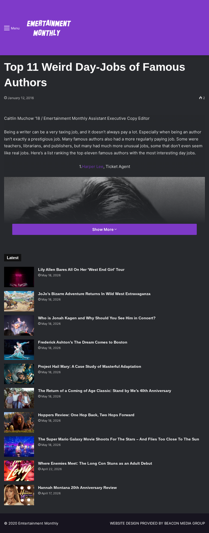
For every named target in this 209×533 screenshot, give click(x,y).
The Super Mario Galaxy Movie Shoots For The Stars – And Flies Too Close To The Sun (118, 439)
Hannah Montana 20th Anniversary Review (77, 487)
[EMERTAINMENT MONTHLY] (47, 27)
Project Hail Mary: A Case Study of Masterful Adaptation (89, 366)
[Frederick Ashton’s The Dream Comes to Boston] (19, 349)
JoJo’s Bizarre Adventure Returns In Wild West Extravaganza (94, 294)
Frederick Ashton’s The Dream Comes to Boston (82, 342)
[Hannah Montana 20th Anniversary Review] (19, 495)
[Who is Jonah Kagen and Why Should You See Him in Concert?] (19, 325)
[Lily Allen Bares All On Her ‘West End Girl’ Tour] (19, 277)
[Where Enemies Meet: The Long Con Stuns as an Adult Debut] (19, 471)
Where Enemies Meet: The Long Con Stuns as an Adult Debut (95, 463)
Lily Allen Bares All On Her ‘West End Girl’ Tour (81, 269)
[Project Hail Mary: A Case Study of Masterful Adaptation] (19, 374)
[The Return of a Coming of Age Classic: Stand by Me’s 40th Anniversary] (19, 398)
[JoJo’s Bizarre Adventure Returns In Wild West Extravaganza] (19, 301)
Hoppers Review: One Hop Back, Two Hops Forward (86, 415)
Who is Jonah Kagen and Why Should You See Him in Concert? (97, 318)
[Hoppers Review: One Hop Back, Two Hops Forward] (19, 422)
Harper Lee (92, 166)
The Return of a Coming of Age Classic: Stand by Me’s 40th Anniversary (104, 390)
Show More (103, 229)
